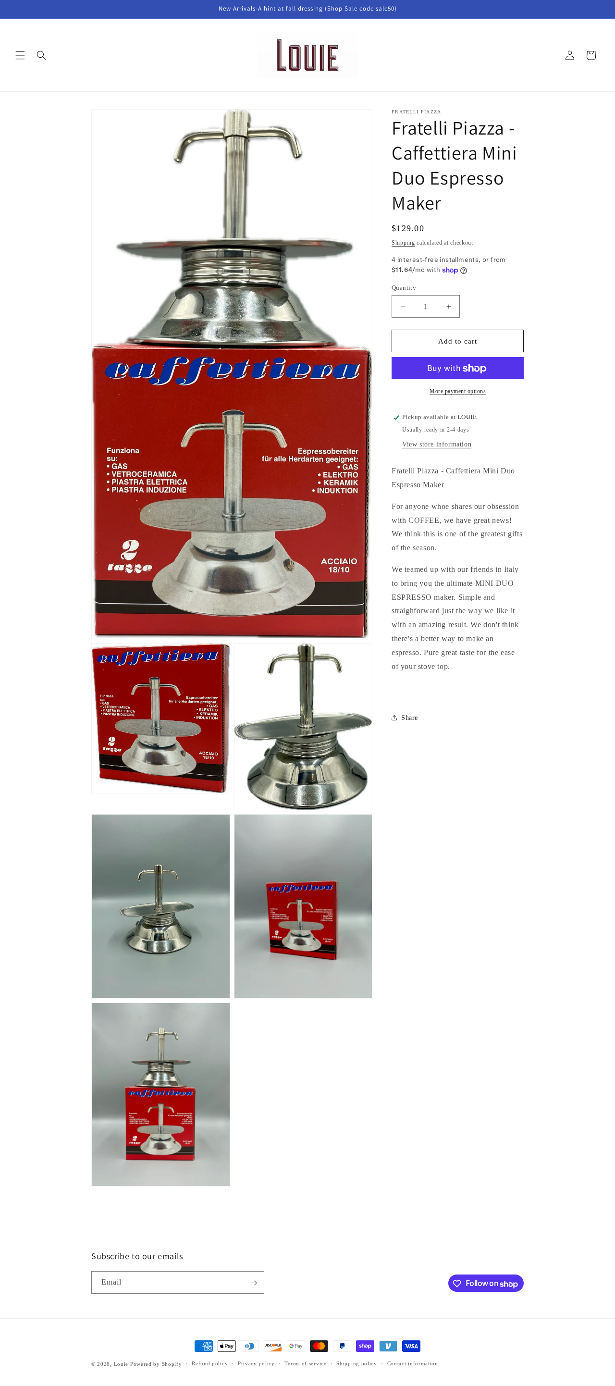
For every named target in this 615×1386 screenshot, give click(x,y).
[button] (20, 55)
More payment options (458, 391)
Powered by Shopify (156, 1364)
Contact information (412, 1364)
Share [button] (409, 717)
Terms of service (305, 1364)
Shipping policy (356, 1364)
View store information (436, 444)
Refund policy (210, 1364)
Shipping (403, 242)
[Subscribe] (253, 1283)
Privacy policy (256, 1364)
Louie (121, 1364)
